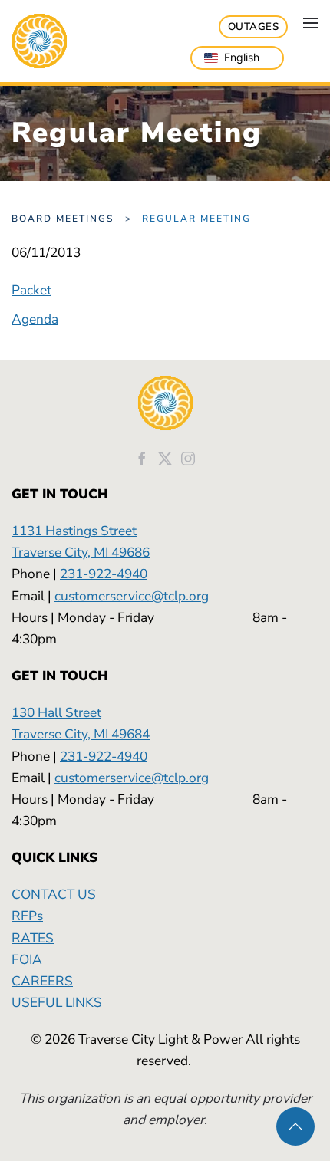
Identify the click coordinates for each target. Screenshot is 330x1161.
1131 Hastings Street (74, 530)
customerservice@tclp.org (131, 596)
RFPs (27, 915)
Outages (253, 27)
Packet (31, 290)
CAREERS (42, 981)
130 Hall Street (56, 712)
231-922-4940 (103, 573)
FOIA (27, 959)
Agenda (35, 319)
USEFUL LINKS (57, 1002)
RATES (33, 938)
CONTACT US (54, 894)
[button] (310, 23)
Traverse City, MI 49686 (81, 552)
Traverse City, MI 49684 (81, 734)
